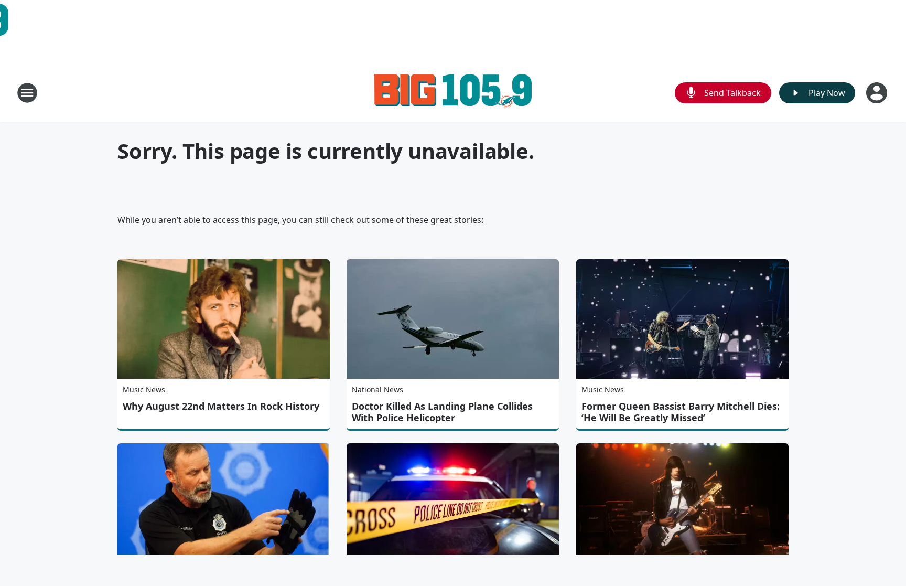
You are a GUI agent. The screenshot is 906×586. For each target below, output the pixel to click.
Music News (144, 390)
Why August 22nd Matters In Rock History (221, 406)
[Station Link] (453, 92)
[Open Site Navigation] (27, 92)
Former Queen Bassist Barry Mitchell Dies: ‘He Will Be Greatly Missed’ (680, 411)
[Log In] (877, 92)
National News (377, 390)
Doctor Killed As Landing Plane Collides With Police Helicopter (442, 411)
